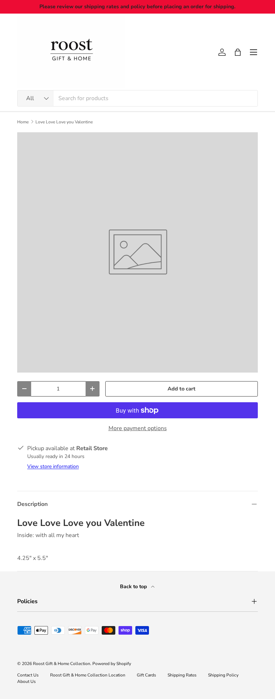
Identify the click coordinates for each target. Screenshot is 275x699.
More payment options (137, 428)
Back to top (134, 586)
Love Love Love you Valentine (64, 122)
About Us (26, 681)
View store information (53, 466)
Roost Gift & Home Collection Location (87, 675)
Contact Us (28, 675)
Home (23, 122)
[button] (238, 52)
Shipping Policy (223, 675)
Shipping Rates (182, 675)
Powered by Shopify (111, 663)
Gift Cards (146, 675)
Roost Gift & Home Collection (61, 663)
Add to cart (182, 388)
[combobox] (137, 98)
